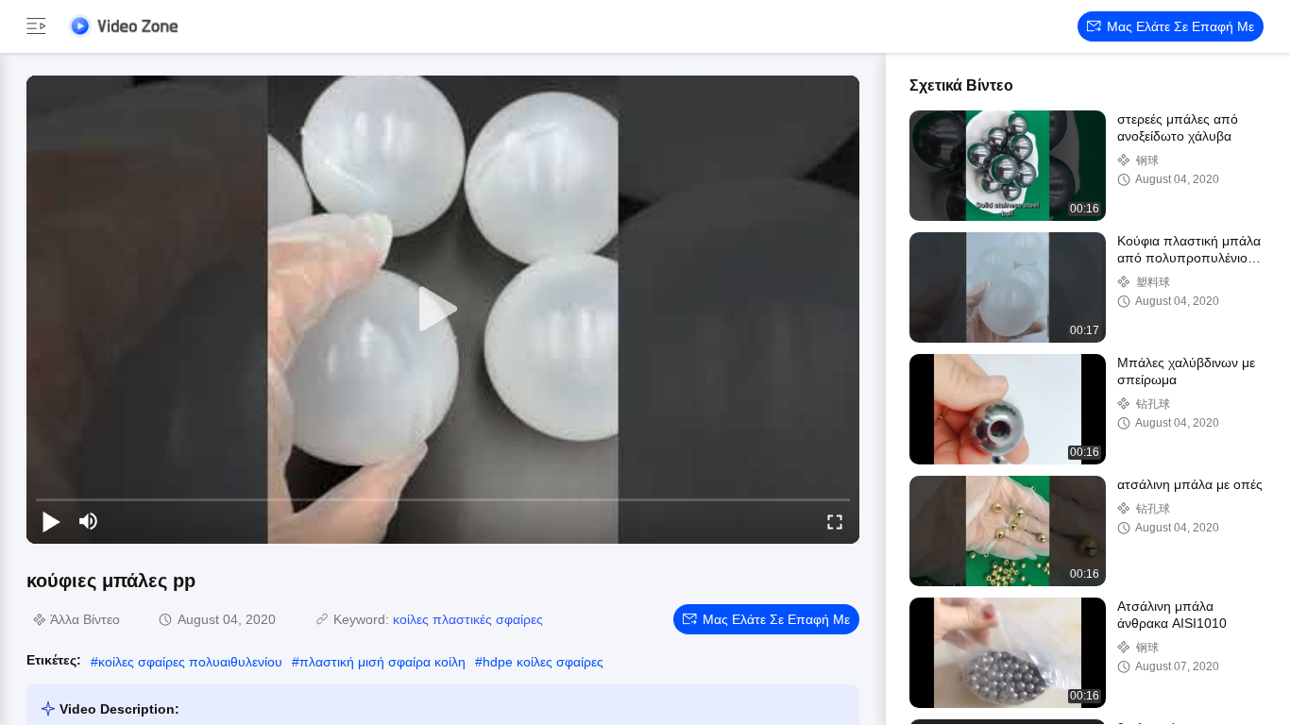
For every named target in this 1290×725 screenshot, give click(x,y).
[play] (443, 309)
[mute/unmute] (89, 521)
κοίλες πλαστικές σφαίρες (468, 619)
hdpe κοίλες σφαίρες (543, 661)
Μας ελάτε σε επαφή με (1180, 26)
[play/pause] (51, 521)
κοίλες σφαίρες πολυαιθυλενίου (190, 661)
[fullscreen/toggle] (835, 521)
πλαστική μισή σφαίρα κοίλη (382, 661)
